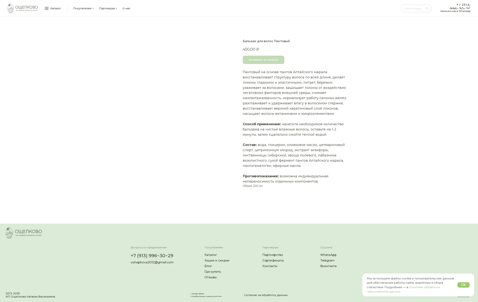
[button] (53, 8)
